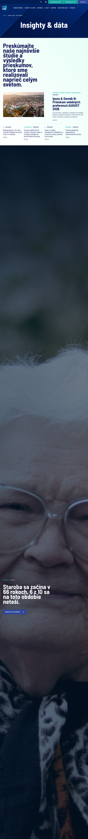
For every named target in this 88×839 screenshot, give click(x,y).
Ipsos (4, 15)
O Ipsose (72, 8)
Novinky (40, 8)
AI (3, 127)
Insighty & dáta (30, 8)
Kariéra (53, 8)
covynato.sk (54, 2)
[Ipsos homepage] (5, 8)
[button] (41, 2)
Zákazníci (68, 127)
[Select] (46, 2)
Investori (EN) (63, 8)
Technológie (28, 127)
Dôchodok (6, 580)
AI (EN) (47, 8)
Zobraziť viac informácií (12, 612)
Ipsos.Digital (69, 2)
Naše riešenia (18, 8)
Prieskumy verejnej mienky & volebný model (67, 92)
